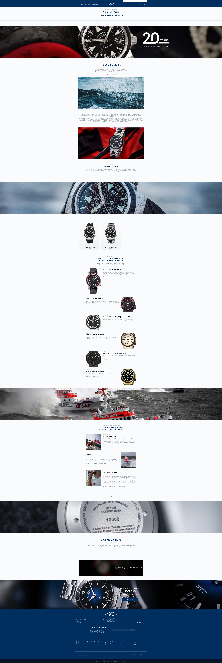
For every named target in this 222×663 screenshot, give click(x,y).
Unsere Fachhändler (124, 642)
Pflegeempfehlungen (109, 642)
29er (77, 644)
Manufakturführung (91, 643)
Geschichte (89, 642)
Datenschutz (136, 642)
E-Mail (141, 0)
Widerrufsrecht (137, 643)
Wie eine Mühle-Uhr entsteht (93, 641)
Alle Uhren (78, 641)
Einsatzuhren (78, 643)
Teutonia (78, 645)
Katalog (106, 646)
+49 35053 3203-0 (136, 0)
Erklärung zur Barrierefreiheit (140, 645)
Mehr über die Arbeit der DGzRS (111, 496)
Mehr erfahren (130, 599)
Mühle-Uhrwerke (90, 644)
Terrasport (78, 649)
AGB (135, 644)
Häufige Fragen (123, 643)
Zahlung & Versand (108, 644)
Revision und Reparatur (109, 643)
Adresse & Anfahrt (123, 644)
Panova (77, 647)
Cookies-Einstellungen (138, 646)
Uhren (77, 4)
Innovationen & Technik (92, 645)
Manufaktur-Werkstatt (109, 641)
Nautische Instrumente (91, 646)
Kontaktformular (123, 641)
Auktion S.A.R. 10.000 (124, 22)
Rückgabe (107, 645)
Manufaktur (83, 4)
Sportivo (78, 642)
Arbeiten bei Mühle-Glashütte (93, 649)
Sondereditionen (107, 22)
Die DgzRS (115, 22)
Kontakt (144, 0)
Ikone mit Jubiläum (97, 22)
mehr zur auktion (111, 554)
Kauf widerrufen (82, 655)
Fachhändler (95, 4)
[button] (145, 4)
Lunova (77, 646)
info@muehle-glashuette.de (81, 622)
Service (89, 4)
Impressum (136, 641)
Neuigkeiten (89, 647)
